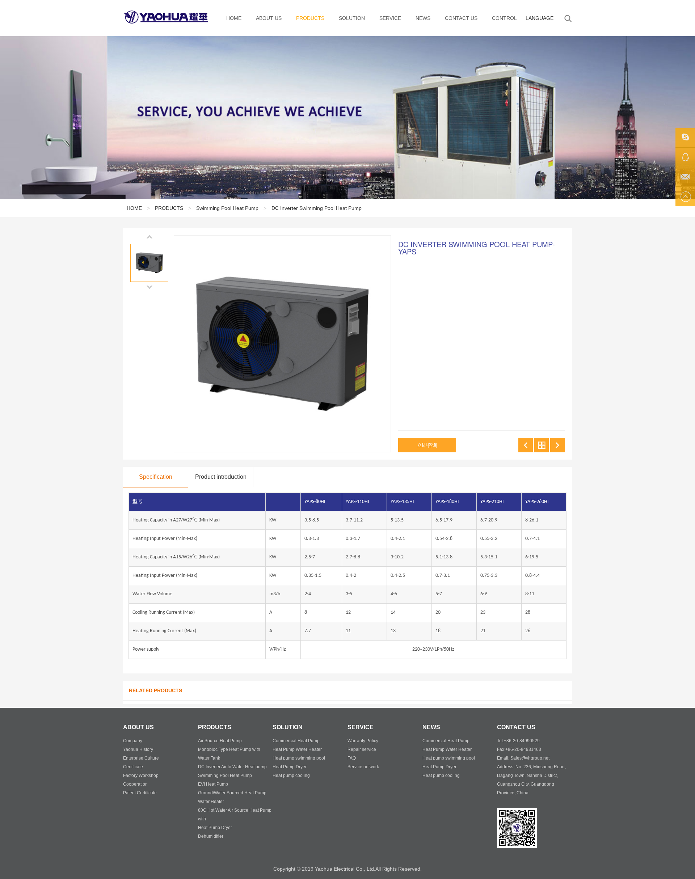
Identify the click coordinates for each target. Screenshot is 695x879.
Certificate (133, 766)
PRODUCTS (310, 18)
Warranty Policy (363, 740)
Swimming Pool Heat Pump (227, 208)
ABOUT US (269, 18)
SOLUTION (352, 18)
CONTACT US (461, 18)
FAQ (352, 758)
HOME (233, 18)
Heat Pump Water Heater (297, 749)
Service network (363, 766)
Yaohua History (138, 749)
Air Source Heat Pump (220, 740)
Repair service (362, 749)
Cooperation (135, 784)
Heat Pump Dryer (215, 827)
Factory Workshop (141, 775)
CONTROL (504, 18)
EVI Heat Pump (213, 784)
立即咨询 (427, 445)
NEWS (423, 18)
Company (132, 740)
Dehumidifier (210, 836)
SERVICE (390, 18)
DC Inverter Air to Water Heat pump (232, 766)
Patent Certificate (140, 792)
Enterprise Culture (141, 758)
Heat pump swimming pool (299, 758)
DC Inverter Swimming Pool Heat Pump (316, 208)
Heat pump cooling (291, 775)
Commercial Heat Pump (296, 740)
